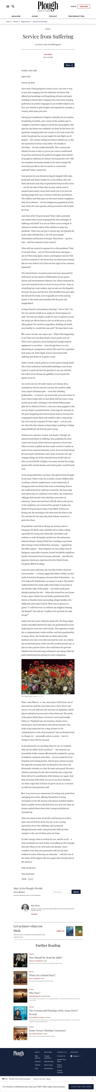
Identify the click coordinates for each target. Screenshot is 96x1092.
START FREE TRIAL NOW (81, 1086)
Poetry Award (59, 1066)
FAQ (36, 1068)
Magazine (16, 16)
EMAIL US (60, 931)
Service (30, 879)
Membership (48, 1061)
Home (8, 21)
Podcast (53, 16)
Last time (62, 89)
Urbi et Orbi (63, 309)
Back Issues (48, 1065)
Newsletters (48, 1068)
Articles (15, 21)
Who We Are (37, 1057)
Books (35, 16)
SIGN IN (73, 6)
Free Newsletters (76, 16)
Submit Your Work (61, 1060)
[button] (8, 6)
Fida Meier (48, 54)
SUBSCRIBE (84, 6)
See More (34, 914)
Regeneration (25, 21)
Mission (38, 1061)
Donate (37, 1065)
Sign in (48, 1079)
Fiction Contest (60, 1071)
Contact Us (61, 1056)
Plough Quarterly (47, 1057)
